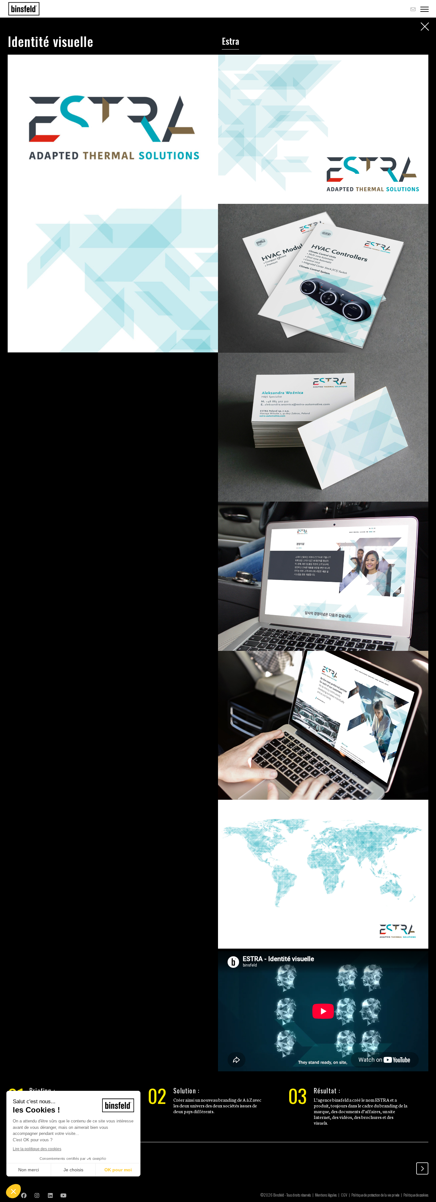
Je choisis (73, 1169)
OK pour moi (118, 1169)
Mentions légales (326, 1195)
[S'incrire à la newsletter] (413, 9)
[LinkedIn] (50, 1195)
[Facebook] (23, 1195)
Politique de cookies (415, 1195)
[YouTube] (63, 1195)
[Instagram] (37, 1195)
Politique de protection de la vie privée (375, 1195)
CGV (344, 1195)
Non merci (28, 1169)
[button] (13, 1191)
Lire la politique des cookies (37, 1149)
